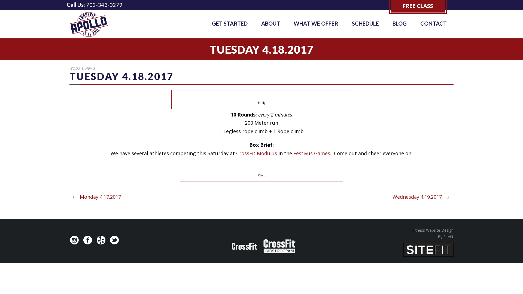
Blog (400, 23)
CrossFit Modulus (256, 153)
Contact (433, 23)
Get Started (230, 23)
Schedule (365, 23)
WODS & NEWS (82, 68)
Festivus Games (311, 153)
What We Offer (316, 23)
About (270, 23)
